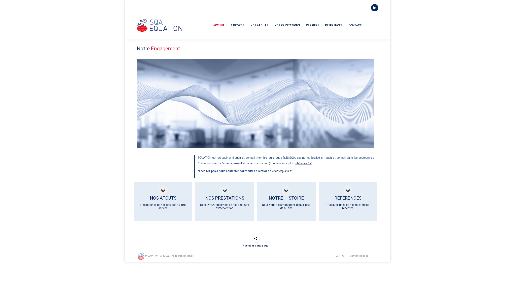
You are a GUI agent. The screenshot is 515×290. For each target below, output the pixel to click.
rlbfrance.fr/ (303, 163)
